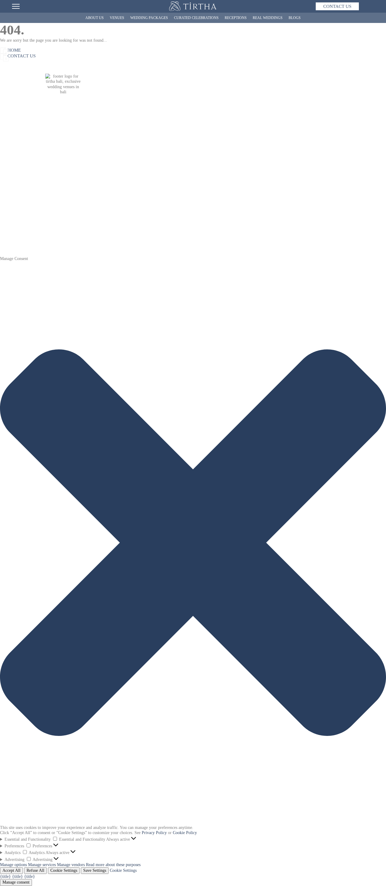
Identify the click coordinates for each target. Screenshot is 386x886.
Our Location (45, 234)
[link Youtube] (85, 134)
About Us (94, 18)
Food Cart (195, 203)
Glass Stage (47, 193)
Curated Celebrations (196, 18)
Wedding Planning (15, 214)
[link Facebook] (55, 134)
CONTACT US (337, 6)
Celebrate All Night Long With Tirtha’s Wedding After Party (311, 209)
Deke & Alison (231, 193)
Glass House (44, 203)
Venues (117, 18)
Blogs (295, 18)
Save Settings (94, 870)
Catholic (82, 219)
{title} (5, 876)
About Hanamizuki (13, 196)
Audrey (81, 193)
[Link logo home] (193, 6)
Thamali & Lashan (235, 199)
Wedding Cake (199, 214)
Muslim (81, 229)
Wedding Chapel (51, 188)
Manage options (13, 864)
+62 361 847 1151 (63, 126)
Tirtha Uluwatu (47, 183)
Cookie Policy (185, 832)
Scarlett (81, 199)
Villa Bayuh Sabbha (142, 188)
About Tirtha (11, 183)
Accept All (11, 870)
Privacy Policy (154, 832)
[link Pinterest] (70, 134)
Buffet (192, 193)
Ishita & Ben (230, 203)
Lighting (194, 224)
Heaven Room (49, 198)
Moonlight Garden (52, 209)
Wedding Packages (149, 18)
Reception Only (88, 224)
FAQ (4, 229)
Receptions (236, 18)
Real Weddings (268, 18)
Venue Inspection (48, 239)
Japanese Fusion (200, 183)
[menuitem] (337, 6)
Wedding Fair (11, 224)
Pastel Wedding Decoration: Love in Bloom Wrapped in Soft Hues (315, 183)
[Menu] (16, 6)
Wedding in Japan (15, 219)
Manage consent (16, 882)
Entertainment (199, 219)
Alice (79, 209)
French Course (199, 188)
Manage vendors (71, 864)
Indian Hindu (86, 214)
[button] (193, 822)
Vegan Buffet (198, 198)
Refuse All (35, 870)
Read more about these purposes (113, 864)
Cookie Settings (63, 870)
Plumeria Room (50, 214)
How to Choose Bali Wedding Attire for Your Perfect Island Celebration (320, 198)
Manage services (42, 864)
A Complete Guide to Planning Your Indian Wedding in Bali (310, 203)
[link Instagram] (40, 134)
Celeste (81, 203)
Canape (193, 209)
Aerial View (44, 229)
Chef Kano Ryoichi (12, 206)
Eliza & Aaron (231, 188)
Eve (78, 188)
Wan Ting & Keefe (235, 209)
